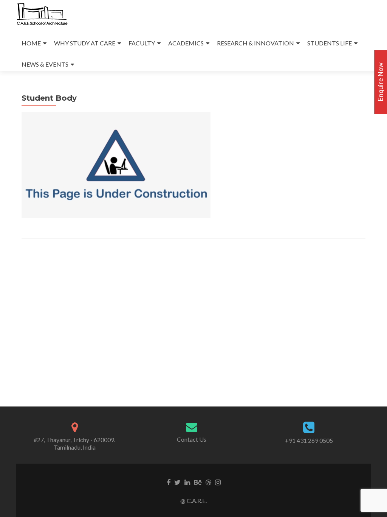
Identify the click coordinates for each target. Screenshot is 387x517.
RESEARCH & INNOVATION (255, 43)
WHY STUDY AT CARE (84, 43)
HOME (31, 43)
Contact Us (191, 439)
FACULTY (141, 43)
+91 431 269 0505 (309, 440)
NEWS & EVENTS (45, 64)
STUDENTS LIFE (329, 43)
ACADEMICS (186, 43)
